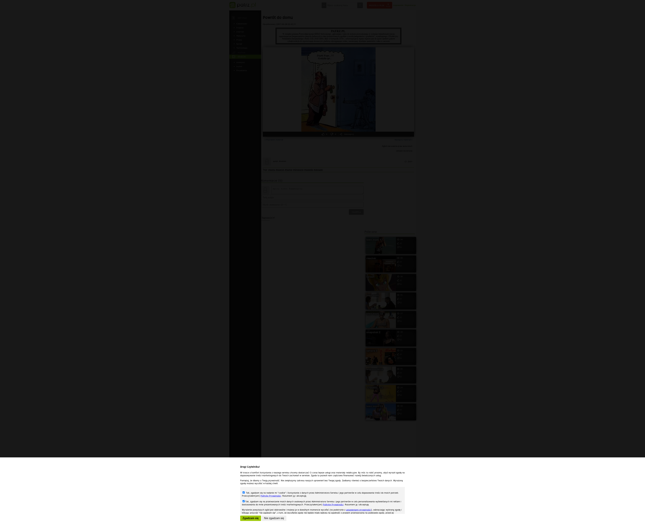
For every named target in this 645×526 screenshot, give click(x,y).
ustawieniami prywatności (358, 509)
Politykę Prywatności (271, 495)
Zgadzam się (251, 518)
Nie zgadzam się (274, 518)
